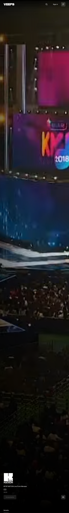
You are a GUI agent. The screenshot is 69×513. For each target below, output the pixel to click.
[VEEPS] (9, 4)
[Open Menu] (63, 4)
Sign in (55, 4)
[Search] (46, 4)
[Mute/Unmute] (63, 497)
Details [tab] (6, 510)
